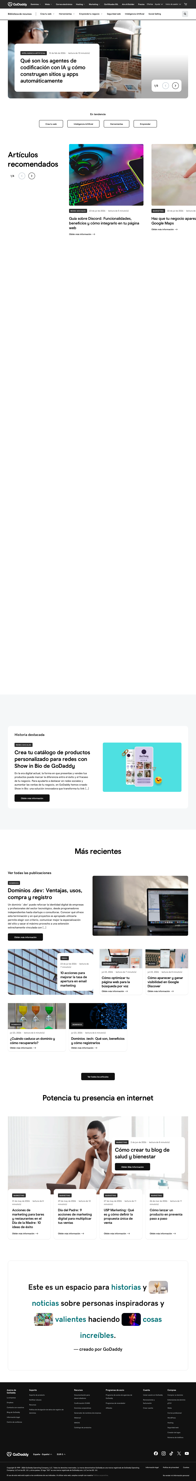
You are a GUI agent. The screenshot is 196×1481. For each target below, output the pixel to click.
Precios (141, 4)
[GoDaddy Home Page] (18, 1454)
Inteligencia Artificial (134, 14)
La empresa (11, 1398)
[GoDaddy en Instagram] (163, 1454)
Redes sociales (78, 211)
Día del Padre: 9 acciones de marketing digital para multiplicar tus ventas (75, 1216)
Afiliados (109, 1408)
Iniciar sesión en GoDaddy (153, 1395)
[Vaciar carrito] (185, 4)
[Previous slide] (165, 85)
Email (64, 958)
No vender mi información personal (176, 1475)
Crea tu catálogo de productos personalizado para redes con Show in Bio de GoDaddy (52, 759)
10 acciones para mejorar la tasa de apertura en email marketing (73, 979)
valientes (71, 1319)
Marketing (158, 211)
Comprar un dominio (175, 1395)
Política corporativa (100, 1475)
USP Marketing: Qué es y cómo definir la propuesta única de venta (119, 1216)
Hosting (170, 1423)
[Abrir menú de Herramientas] (74, 14)
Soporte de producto (37, 1395)
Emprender (145, 124)
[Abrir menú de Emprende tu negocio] (102, 14)
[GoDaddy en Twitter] (179, 1454)
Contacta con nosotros (15, 1407)
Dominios (14, 883)
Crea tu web (45, 14)
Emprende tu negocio (89, 14)
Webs (169, 1408)
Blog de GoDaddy (13, 1412)
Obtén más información (80, 234)
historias (126, 1287)
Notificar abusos (35, 1400)
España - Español (41, 1454)
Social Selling (155, 14)
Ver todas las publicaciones (29, 873)
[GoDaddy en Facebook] (155, 1454)
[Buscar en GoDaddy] (185, 14)
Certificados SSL (111, 4)
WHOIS (77, 1423)
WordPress (171, 1418)
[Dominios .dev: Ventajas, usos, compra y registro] (140, 906)
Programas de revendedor (115, 1403)
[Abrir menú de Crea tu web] (54, 14)
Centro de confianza (14, 1422)
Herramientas (65, 14)
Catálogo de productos (82, 1428)
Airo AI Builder (128, 4)
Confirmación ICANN (82, 1403)
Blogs (152, 964)
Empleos (10, 1402)
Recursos (32, 1405)
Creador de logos (173, 1432)
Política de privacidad (171, 1467)
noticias (45, 1303)
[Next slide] (175, 85)
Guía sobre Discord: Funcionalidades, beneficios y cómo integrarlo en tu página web (104, 223)
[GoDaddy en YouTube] (186, 1454)
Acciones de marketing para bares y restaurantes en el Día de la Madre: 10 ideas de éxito (28, 1218)
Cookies (186, 1467)
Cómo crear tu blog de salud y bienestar (142, 1152)
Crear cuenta (148, 1408)
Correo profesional (174, 1413)
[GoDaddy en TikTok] (171, 1454)
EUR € (60, 1454)
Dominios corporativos (82, 1408)
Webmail (77, 1418)
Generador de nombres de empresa (87, 1413)
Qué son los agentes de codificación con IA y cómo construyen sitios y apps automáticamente (52, 70)
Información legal (13, 1417)
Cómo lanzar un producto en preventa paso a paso (166, 1214)
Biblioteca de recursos (20, 14)
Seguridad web (114, 14)
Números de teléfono (175, 1437)
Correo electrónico (64, 4)
